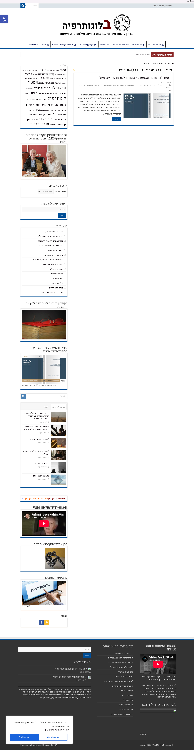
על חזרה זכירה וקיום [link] (41, 475)
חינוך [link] (59, 93)
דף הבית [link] (170, 44)
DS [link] (56, 745)
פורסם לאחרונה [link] (58, 407)
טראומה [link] (27, 93)
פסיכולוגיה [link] (32, 114)
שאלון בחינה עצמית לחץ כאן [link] (42, 498)
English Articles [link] (118, 44)
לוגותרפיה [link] (57, 98)
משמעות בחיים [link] (37, 105)
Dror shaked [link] (36, 745)
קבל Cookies (24, 737)
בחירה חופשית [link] (61, 78)
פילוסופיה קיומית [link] (47, 115)
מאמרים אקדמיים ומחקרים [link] (62, 44)
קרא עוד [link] (116, 119)
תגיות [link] (46, 407)
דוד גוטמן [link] (44, 78)
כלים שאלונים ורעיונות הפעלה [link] (135, 85)
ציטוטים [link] (103, 44)
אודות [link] (44, 44)
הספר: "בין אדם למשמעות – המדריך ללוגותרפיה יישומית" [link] (135, 78)
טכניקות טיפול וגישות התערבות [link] (158, 85)
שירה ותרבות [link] (39, 124)
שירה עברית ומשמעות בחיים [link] (52, 292)
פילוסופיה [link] (62, 114)
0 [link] (167, 90)
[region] (39, 730)
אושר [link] (57, 70)
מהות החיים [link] (42, 99)
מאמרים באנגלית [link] (56, 269)
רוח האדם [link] (45, 119)
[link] (4, 19)
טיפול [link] (34, 93)
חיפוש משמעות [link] (50, 93)
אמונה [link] (59, 74)
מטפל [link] (29, 99)
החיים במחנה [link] (35, 78)
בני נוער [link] (52, 78)
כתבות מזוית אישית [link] (55, 250)
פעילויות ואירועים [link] (56, 287)
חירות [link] (40, 93)
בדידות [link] (35, 74)
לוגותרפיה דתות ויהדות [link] (54, 255)
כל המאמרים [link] (137, 44)
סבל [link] (38, 110)
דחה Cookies (53, 737)
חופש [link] (63, 93)
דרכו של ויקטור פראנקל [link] (53, 231)
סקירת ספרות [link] (92, 85)
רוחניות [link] (35, 119)
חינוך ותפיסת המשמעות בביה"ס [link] (50, 236)
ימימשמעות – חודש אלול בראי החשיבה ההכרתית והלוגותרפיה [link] (36, 428)
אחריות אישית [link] (32, 70)
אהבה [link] (63, 70)
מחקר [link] (34, 99)
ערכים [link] (31, 110)
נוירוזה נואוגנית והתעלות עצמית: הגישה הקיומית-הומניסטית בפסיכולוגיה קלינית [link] (36, 416)
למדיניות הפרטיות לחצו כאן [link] (57, 729)
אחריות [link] (42, 70)
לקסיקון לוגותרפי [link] (86, 44)
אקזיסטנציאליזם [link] (47, 74)
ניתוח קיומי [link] (45, 111)
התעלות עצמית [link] (45, 83)
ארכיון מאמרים (60, 191)
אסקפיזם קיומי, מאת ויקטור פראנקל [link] (69, 677)
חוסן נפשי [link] (29, 89)
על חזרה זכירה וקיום (142, 54)
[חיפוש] (22, 5)
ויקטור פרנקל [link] (43, 88)
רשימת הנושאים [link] (154, 44)
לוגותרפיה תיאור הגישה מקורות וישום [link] (111, 85)
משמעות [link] (58, 105)
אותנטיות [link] (51, 70)
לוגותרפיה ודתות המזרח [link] (39, 439)
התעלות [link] (56, 83)
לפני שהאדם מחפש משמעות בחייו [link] (71, 669)
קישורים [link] (32, 44)
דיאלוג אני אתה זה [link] (41, 463)
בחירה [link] (28, 74)
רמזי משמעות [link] (54, 124)
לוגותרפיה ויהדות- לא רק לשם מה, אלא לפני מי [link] (35, 452)
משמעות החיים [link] (57, 110)
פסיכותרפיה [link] (59, 119)
